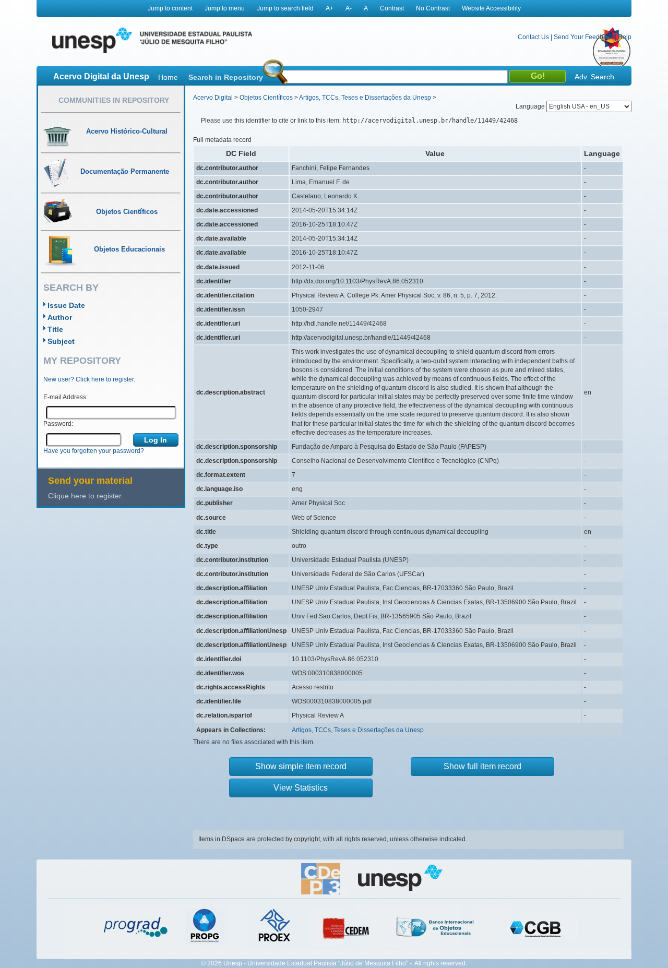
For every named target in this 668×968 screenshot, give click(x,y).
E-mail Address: (65, 397)
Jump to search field (285, 8)
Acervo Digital (213, 97)
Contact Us (533, 37)
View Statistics (300, 787)
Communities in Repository (113, 100)
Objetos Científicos (266, 97)
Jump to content (170, 8)
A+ (329, 8)
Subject (61, 341)
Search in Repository (225, 77)
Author (59, 317)
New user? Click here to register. (89, 379)
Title (55, 329)
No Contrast (433, 8)
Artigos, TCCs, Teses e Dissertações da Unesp (365, 97)
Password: (58, 423)
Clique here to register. (85, 496)
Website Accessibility (491, 8)
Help (624, 37)
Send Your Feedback (583, 37)
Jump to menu (225, 8)
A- (348, 8)
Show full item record (482, 766)
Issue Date (66, 305)
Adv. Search (594, 77)
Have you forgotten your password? (93, 451)
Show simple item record (301, 766)
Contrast (392, 8)
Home (168, 77)
